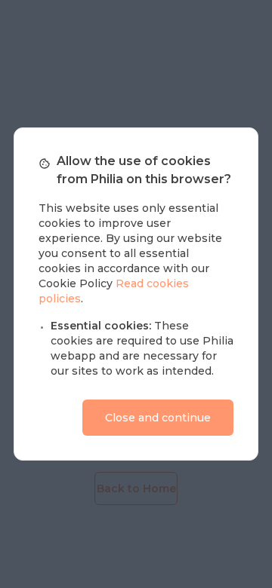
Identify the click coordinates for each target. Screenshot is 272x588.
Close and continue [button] (158, 417)
